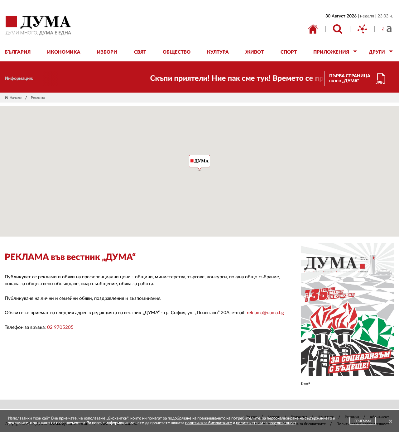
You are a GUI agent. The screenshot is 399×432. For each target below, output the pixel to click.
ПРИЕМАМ (362, 421)
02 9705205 (60, 327)
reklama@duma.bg (265, 312)
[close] (390, 421)
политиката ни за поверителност (266, 423)
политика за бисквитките (208, 423)
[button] (199, 163)
